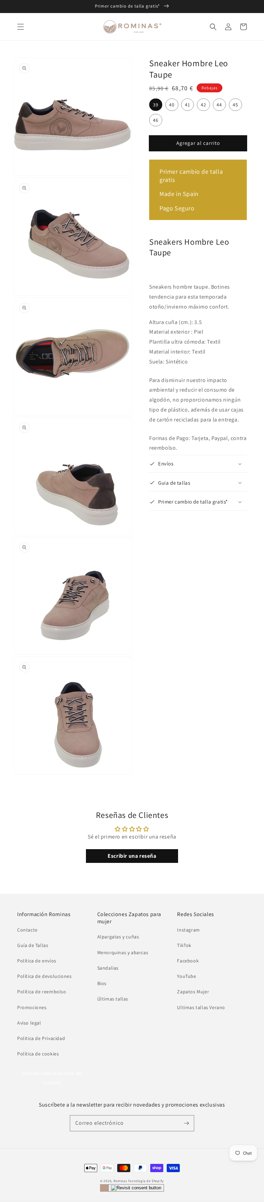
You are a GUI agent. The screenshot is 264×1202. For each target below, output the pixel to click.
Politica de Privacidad (41, 1038)
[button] (20, 26)
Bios (102, 983)
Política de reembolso (41, 992)
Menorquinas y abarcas (122, 952)
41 (187, 105)
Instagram (188, 930)
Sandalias (108, 968)
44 (219, 105)
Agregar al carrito (198, 143)
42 (203, 105)
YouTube (186, 976)
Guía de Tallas (32, 945)
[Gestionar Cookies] (136, 1188)
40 (172, 105)
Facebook (188, 961)
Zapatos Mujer (193, 992)
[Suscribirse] (186, 1123)
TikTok (184, 945)
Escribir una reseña (132, 855)
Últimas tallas (112, 999)
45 (235, 105)
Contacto (27, 930)
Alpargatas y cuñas (118, 937)
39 (155, 105)
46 (155, 120)
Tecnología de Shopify (146, 1181)
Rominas (120, 1181)
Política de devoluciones (44, 976)
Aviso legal (29, 1023)
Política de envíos (36, 961)
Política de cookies (38, 1054)
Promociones (32, 1007)
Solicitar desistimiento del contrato (51, 1078)
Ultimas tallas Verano (201, 1007)
